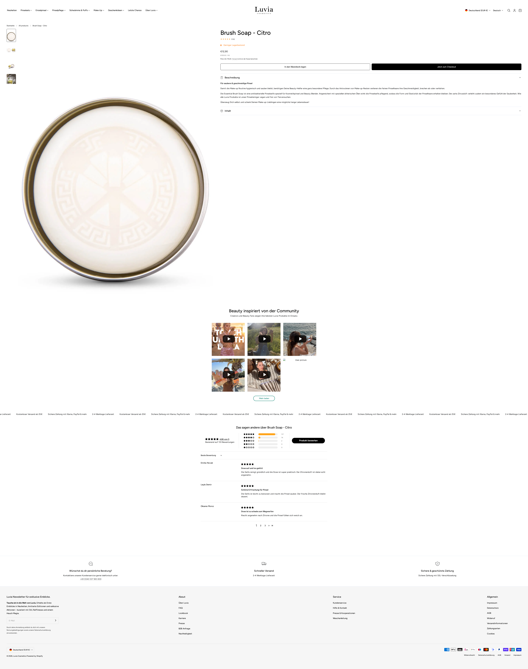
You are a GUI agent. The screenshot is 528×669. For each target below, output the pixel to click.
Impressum (492, 603)
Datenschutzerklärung (486, 655)
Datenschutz (493, 608)
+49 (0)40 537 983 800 (90, 579)
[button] (508, 10)
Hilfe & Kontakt (340, 608)
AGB (489, 613)
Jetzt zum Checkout (446, 67)
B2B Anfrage (184, 628)
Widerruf (491, 618)
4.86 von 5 (224, 439)
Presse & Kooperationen (344, 613)
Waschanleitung (340, 618)
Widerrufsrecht (469, 655)
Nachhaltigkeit (185, 633)
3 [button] (265, 525)
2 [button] (260, 525)
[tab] (11, 35)
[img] (247, 464)
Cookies (491, 633)
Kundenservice (339, 603)
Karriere (182, 618)
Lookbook (183, 613)
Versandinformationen (497, 623)
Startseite (10, 26)
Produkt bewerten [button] (308, 440)
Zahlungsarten (493, 628)
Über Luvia (184, 603)
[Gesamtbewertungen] (370, 39)
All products (23, 26)
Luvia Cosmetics (19, 656)
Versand (235, 59)
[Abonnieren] (55, 620)
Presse (182, 623)
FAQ (181, 608)
